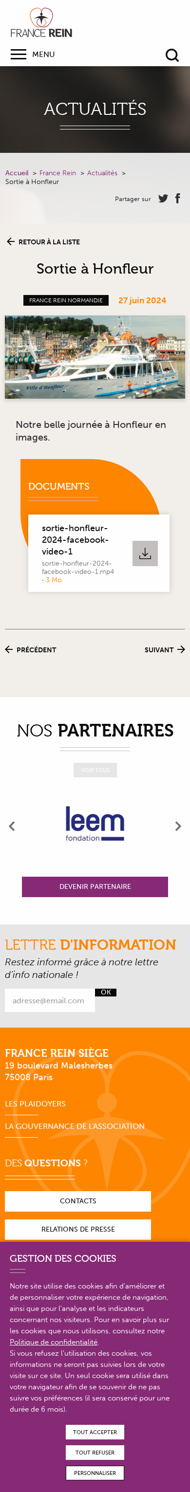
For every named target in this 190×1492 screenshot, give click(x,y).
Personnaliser (95, 1473)
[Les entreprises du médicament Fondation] (95, 826)
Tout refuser (95, 1453)
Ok (106, 992)
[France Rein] (41, 22)
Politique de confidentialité (53, 1342)
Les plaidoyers (35, 1103)
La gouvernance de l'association (75, 1126)
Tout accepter (95, 1432)
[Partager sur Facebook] (178, 198)
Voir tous (95, 770)
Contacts (78, 1201)
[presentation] (12, 826)
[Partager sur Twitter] (163, 198)
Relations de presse (78, 1229)
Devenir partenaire (95, 887)
